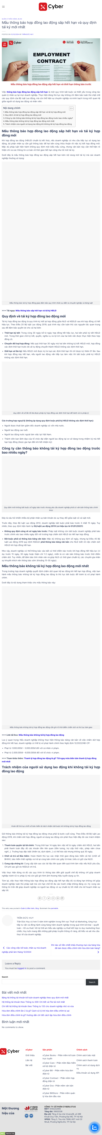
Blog (20, 19)
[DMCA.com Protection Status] (7, 1133)
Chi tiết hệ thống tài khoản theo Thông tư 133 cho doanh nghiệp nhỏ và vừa (38, 1006)
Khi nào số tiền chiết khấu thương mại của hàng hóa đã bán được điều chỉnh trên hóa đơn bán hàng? (75, 946)
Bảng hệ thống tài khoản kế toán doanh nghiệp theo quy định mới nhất (35, 997)
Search (5, 977)
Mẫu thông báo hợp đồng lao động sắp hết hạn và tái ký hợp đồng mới (35, 112)
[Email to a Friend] (53, 898)
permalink (54, 908)
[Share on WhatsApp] (40, 898)
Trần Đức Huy (27, 34)
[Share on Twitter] (49, 898)
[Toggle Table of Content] (70, 108)
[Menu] (3, 7)
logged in (21, 968)
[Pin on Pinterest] (58, 898)
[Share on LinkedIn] (62, 898)
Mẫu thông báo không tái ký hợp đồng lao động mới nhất (29, 121)
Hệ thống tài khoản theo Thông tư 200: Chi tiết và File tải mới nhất (33, 1002)
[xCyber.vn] (51, 6)
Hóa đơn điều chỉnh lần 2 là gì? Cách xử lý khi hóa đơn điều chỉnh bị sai (35, 1011)
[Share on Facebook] (44, 898)
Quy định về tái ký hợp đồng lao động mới (23, 115)
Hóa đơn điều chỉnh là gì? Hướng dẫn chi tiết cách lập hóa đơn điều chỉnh (36, 1015)
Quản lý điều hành (9, 19)
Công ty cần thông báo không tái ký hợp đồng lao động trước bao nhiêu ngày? (39, 118)
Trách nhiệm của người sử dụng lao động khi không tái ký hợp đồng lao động (38, 124)
